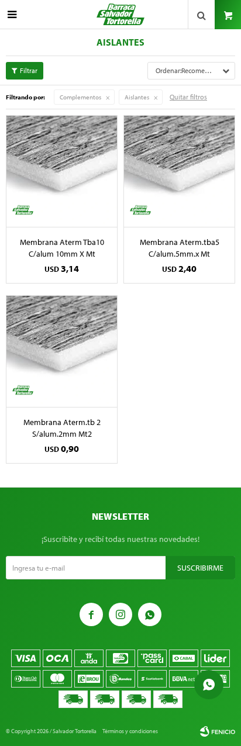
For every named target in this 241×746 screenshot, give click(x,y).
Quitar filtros (188, 96)
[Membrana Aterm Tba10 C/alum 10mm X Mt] (62, 171)
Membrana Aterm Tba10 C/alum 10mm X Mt (62, 248)
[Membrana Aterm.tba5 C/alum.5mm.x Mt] (179, 171)
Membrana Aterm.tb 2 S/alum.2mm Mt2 (62, 428)
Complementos (80, 97)
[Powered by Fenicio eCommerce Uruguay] (217, 731)
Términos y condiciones (130, 731)
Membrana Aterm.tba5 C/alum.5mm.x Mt (179, 248)
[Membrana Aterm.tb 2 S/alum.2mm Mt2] (62, 351)
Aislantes (137, 97)
